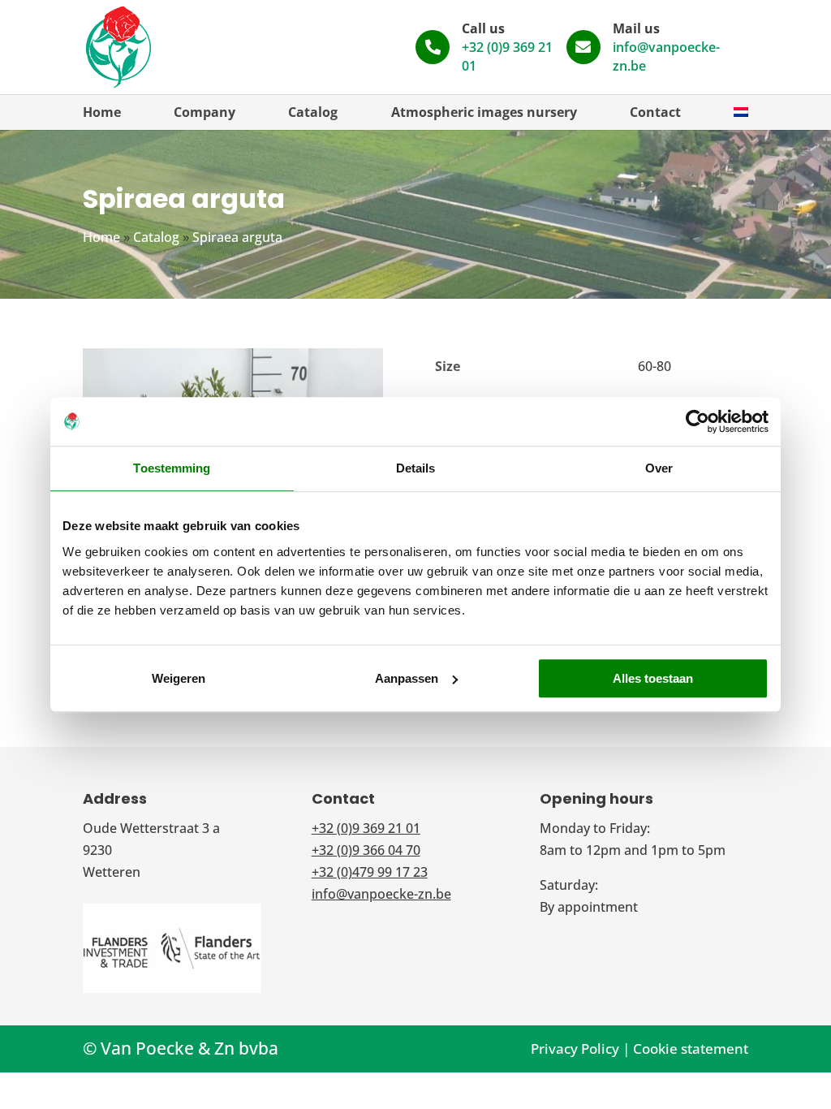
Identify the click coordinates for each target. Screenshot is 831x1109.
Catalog (313, 112)
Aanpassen (406, 678)
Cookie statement (690, 1048)
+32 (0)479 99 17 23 (370, 872)
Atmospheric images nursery (484, 112)
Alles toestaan (653, 678)
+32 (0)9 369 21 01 (366, 828)
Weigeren (178, 678)
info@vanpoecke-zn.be (381, 894)
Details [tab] (416, 468)
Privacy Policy (575, 1048)
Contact (655, 112)
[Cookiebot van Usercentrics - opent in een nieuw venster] (697, 421)
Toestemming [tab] (171, 468)
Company (204, 112)
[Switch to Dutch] (741, 112)
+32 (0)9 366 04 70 (366, 850)
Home (102, 112)
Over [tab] (659, 468)
